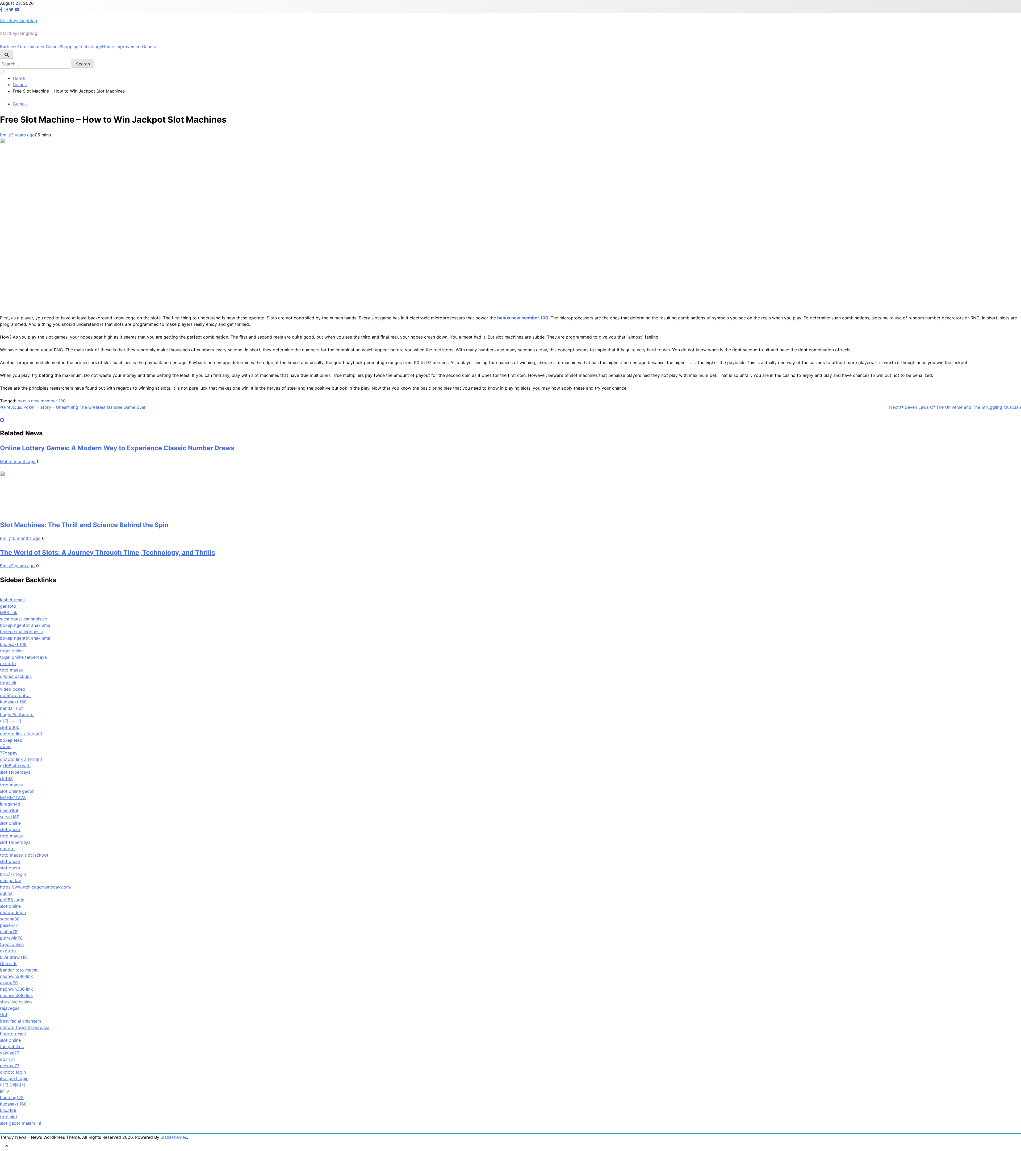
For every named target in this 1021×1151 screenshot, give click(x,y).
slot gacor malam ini (20, 1123)
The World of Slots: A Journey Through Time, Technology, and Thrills (107, 552)
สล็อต (5, 746)
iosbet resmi (12, 599)
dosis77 (7, 1059)
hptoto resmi (13, 1033)
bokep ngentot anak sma (25, 625)
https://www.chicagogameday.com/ (36, 887)
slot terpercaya (15, 772)
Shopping (69, 46)
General (149, 46)
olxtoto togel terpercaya (24, 1027)
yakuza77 (9, 1053)
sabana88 (10, 918)
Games (53, 46)
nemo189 (9, 810)
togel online (12, 650)
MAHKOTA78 (13, 797)
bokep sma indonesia (21, 631)
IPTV (4, 1091)
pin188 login (12, 899)
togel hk (8, 682)
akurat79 (9, 982)
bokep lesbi (11, 740)
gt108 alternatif (15, 765)
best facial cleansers (20, 1021)
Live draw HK (13, 957)
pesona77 (9, 1065)
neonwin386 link (16, 976)
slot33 (6, 778)
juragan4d (10, 804)
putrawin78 (11, 938)
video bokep (12, 689)
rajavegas (9, 1008)
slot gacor (10, 829)
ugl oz (6, 893)
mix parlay (10, 880)
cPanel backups (16, 676)
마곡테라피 (10, 721)
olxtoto (7, 848)
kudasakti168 (13, 644)
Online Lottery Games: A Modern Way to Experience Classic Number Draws (117, 448)
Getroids (8, 963)
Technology (90, 46)
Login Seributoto (17, 714)
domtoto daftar (15, 695)
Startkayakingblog (18, 20)
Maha (5, 461)
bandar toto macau (19, 970)
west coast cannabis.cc (23, 619)
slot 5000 (9, 727)
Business (8, 46)
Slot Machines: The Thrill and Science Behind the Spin (84, 525)
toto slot (8, 1116)
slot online (10, 823)
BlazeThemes (174, 1137)
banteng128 (12, 1097)
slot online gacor (17, 791)
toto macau (11, 670)
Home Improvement (122, 46)
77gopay (9, 753)
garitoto (8, 606)
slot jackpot (36, 855)
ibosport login (14, 1078)
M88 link (8, 612)
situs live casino (16, 1001)
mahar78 (9, 931)
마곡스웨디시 (13, 1084)
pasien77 (9, 925)
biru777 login (13, 874)
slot (3, 1014)
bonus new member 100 (42, 400)
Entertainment (31, 46)
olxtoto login (13, 912)
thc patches (12, 1046)
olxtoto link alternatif (21, 733)
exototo (8, 663)
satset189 (9, 816)
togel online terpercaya (23, 657)
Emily (5, 134)
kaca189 (8, 1110)
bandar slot (11, 708)
